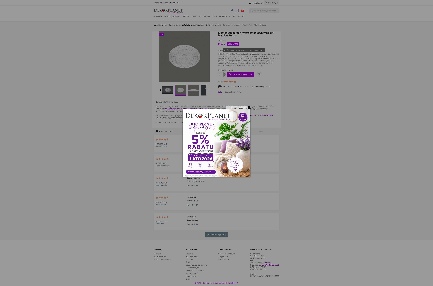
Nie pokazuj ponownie (238, 108)
